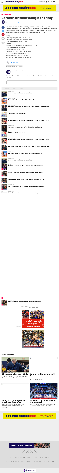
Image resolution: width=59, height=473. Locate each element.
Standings (16, 457)
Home (11, 457)
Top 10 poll (22, 457)
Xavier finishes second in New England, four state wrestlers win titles (26, 179)
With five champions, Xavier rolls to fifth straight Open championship (26, 186)
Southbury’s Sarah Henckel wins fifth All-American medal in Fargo (25, 127)
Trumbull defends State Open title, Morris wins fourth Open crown (25, 193)
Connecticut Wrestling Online (14, 22)
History (28, 457)
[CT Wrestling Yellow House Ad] (29, 11)
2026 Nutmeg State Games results (17, 113)
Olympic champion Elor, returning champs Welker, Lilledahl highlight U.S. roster (28, 120)
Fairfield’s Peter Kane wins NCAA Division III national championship (25, 166)
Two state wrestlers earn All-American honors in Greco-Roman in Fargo (13, 401)
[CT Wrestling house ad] (33, 347)
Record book (34, 457)
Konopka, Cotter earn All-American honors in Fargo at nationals (43, 401)
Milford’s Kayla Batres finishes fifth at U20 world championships (25, 100)
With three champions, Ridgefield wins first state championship (24, 301)
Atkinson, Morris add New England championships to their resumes (25, 172)
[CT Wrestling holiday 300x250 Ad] (33, 327)
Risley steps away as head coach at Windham (20, 93)
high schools (19, 66)
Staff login (46, 457)
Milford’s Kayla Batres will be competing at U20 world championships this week (28, 106)
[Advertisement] (29, 429)
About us (41, 457)
